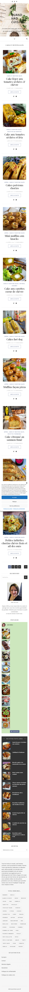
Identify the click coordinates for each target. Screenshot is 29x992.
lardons (5, 920)
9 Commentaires (18, 390)
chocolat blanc (7, 907)
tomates (21, 943)
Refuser (15, 501)
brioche (23, 898)
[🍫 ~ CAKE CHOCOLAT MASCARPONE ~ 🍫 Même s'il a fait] (6, 645)
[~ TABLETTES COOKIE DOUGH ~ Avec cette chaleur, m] (6, 678)
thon (14, 943)
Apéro (6, 182)
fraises (21, 914)
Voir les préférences (15, 506)
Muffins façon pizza (14, 387)
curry (14, 914)
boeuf (16, 898)
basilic (12, 894)
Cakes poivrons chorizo (14, 186)
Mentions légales (6, 964)
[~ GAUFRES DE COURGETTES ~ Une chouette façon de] (6, 667)
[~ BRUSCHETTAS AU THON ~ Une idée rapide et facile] (6, 690)
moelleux (5, 923)
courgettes (6, 914)
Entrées (22, 283)
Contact (4, 960)
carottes (5, 904)
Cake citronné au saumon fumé (14, 438)
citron (12, 911)
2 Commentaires (18, 88)
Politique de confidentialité (19, 508)
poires (5, 927)
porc (17, 930)
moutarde (14, 923)
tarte (24, 940)
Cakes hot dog (14, 339)
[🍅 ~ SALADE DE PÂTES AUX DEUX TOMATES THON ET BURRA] (6, 723)
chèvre (5, 911)
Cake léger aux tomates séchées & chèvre (14, 81)
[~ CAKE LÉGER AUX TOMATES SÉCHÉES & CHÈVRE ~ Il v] (6, 634)
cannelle (17, 901)
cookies (19, 911)
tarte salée (6, 943)
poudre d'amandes (8, 933)
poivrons (12, 927)
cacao (4, 901)
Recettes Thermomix (14, 434)
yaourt (20, 946)
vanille (5, 946)
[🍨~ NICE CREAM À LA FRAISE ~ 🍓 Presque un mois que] (6, 701)
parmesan (23, 923)
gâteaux (20, 917)
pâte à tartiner (7, 940)
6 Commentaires (18, 342)
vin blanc (13, 946)
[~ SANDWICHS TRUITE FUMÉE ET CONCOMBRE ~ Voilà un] (6, 712)
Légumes (14, 285)
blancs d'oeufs (7, 898)
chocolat (14, 904)
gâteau (13, 917)
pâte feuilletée (7, 936)
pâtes (16, 936)
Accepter (14, 497)
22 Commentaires (18, 443)
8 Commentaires (18, 141)
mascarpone (14, 920)
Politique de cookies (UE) (8, 975)
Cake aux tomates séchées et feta (14, 136)
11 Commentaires (18, 191)
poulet (19, 933)
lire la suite (14, 92)
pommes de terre (8, 930)
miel (22, 920)
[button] (26, 483)
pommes (20, 927)
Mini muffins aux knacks (14, 237)
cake (10, 901)
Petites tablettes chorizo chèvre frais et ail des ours (14, 543)
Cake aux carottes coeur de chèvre (14, 290)
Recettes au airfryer (14, 131)
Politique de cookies (7, 508)
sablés (17, 940)
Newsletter (5, 968)
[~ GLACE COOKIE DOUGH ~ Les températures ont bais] (6, 656)
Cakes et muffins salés (14, 76)
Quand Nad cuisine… (18, 19)
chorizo (17, 907)
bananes (5, 894)
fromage (5, 917)
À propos (4, 957)
